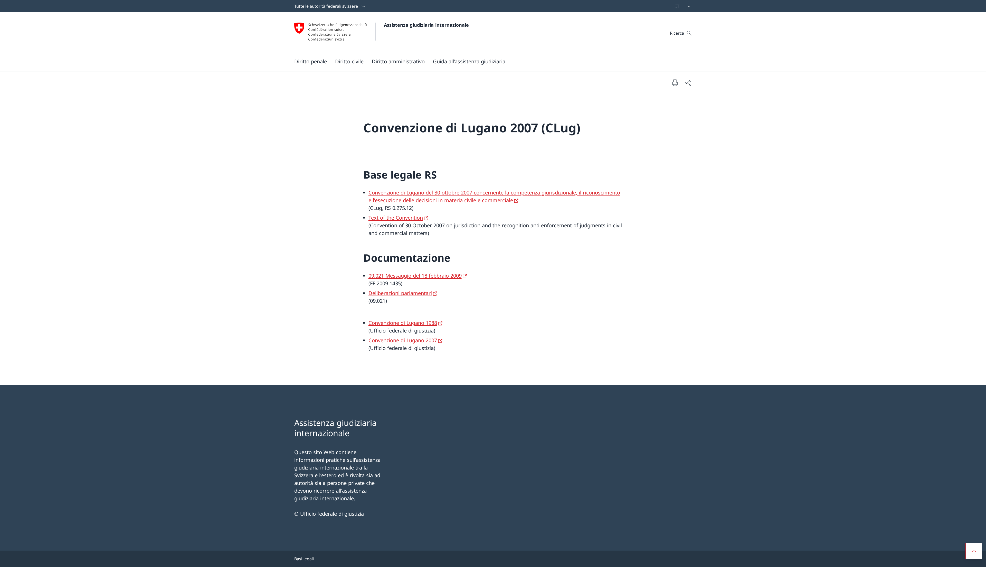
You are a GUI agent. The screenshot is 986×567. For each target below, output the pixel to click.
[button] (310, 61)
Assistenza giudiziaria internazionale (426, 25)
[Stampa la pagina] (674, 82)
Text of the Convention (395, 217)
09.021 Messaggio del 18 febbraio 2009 (415, 275)
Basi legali (304, 559)
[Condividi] (688, 82)
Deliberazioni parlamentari (400, 293)
